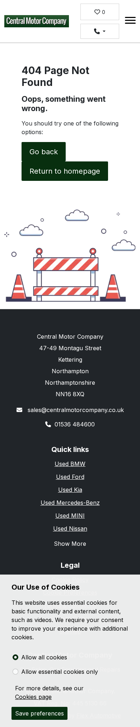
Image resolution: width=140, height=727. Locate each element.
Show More (70, 543)
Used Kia (70, 489)
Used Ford (70, 476)
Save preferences (39, 713)
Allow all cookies (44, 657)
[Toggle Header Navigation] (130, 21)
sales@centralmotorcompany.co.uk (75, 409)
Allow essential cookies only (59, 671)
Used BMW (70, 463)
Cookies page (33, 696)
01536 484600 (75, 424)
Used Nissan (70, 528)
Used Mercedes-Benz (70, 502)
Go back (43, 151)
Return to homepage (64, 171)
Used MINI (70, 515)
